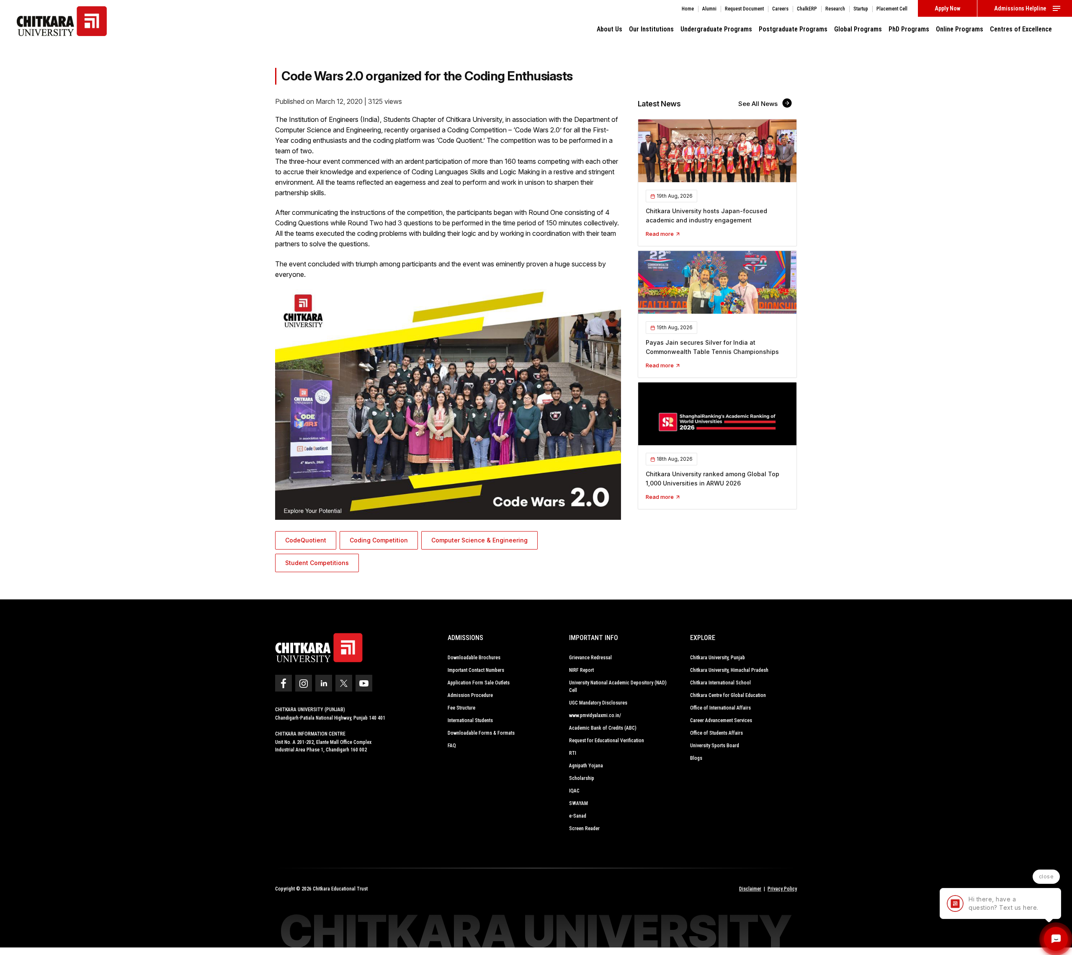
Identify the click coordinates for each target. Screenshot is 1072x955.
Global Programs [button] (858, 29)
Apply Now (947, 8)
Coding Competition (379, 540)
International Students (470, 720)
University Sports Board (714, 746)
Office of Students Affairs (716, 733)
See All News (758, 104)
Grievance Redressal (590, 658)
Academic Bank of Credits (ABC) (602, 728)
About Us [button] (609, 29)
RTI (572, 753)
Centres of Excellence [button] (1021, 29)
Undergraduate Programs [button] (716, 29)
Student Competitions (317, 562)
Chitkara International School (720, 683)
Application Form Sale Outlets (479, 683)
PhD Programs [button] (909, 29)
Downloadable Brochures (474, 658)
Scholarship (581, 778)
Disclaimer (750, 889)
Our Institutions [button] (651, 29)
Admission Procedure (470, 695)
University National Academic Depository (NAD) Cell (618, 686)
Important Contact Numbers (476, 670)
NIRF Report (581, 670)
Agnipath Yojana (586, 766)
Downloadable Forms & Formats (481, 733)
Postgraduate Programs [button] (793, 29)
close (1046, 876)
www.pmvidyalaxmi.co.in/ (595, 715)
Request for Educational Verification (606, 740)
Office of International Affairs (720, 708)
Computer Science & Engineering (479, 540)
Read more (660, 233)
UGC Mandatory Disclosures (598, 703)
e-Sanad (577, 816)
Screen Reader (584, 828)
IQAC (574, 791)
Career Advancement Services (721, 720)
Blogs (696, 758)
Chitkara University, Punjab (717, 658)
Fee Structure (461, 708)
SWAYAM (578, 803)
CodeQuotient (305, 540)
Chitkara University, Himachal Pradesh (729, 670)
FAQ (452, 746)
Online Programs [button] (959, 29)
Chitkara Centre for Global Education (728, 695)
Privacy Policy (782, 889)
